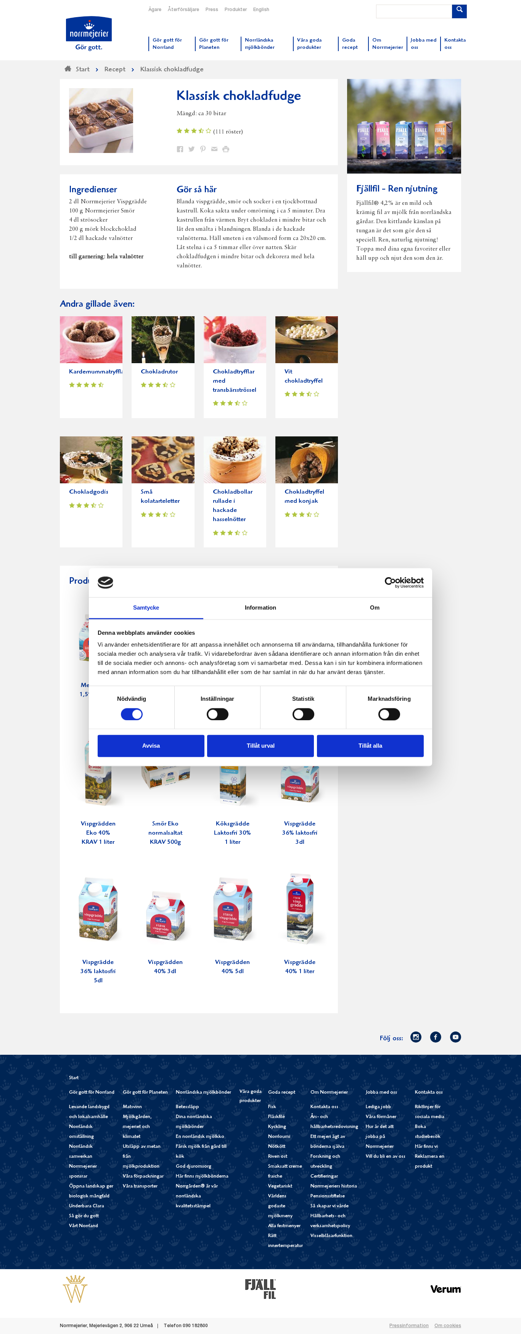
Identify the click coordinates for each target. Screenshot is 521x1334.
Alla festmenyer (284, 1226)
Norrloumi (279, 1136)
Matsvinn (132, 1107)
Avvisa (151, 746)
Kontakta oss (324, 1107)
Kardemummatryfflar (97, 372)
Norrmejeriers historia (333, 1186)
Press (212, 10)
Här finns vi (426, 1146)
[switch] (217, 713)
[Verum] (446, 1289)
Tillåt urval (261, 746)
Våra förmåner (381, 1117)
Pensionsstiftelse (327, 1196)
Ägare (154, 10)
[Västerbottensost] (75, 1289)
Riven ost (277, 1156)
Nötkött (276, 1146)
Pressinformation (409, 1326)
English (261, 10)
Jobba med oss (381, 1092)
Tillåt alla (370, 746)
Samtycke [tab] (146, 608)
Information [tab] (260, 608)
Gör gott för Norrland (91, 1092)
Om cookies (447, 1326)
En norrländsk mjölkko (200, 1136)
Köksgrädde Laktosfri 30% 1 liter (232, 833)
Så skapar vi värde (329, 1206)
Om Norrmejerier (329, 1092)
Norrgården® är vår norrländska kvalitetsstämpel (197, 1196)
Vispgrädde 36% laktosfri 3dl (300, 833)
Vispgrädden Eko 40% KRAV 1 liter (98, 833)
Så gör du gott (84, 1216)
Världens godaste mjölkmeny (280, 1206)
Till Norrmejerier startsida (89, 33)
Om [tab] (374, 608)
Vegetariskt (280, 1186)
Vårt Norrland (83, 1226)
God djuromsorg (193, 1166)
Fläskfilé (276, 1117)
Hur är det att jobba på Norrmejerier (380, 1137)
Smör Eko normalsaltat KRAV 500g (165, 833)
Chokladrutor (159, 372)
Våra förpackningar (143, 1176)
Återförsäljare (183, 10)
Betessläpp (187, 1107)
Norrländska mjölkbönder (203, 1092)
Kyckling (277, 1127)
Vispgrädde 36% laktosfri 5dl (98, 971)
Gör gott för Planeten (145, 1092)
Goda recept (281, 1092)
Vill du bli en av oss (385, 1156)
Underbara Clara (86, 1206)
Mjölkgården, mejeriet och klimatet (137, 1127)
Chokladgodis (88, 492)
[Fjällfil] (260, 1289)
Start (74, 1078)
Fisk (272, 1107)
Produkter (236, 10)
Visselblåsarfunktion (331, 1236)
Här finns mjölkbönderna (202, 1176)
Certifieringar (324, 1176)
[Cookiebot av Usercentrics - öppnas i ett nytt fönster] (390, 582)
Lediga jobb (378, 1107)
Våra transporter (140, 1186)
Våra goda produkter (251, 1096)
